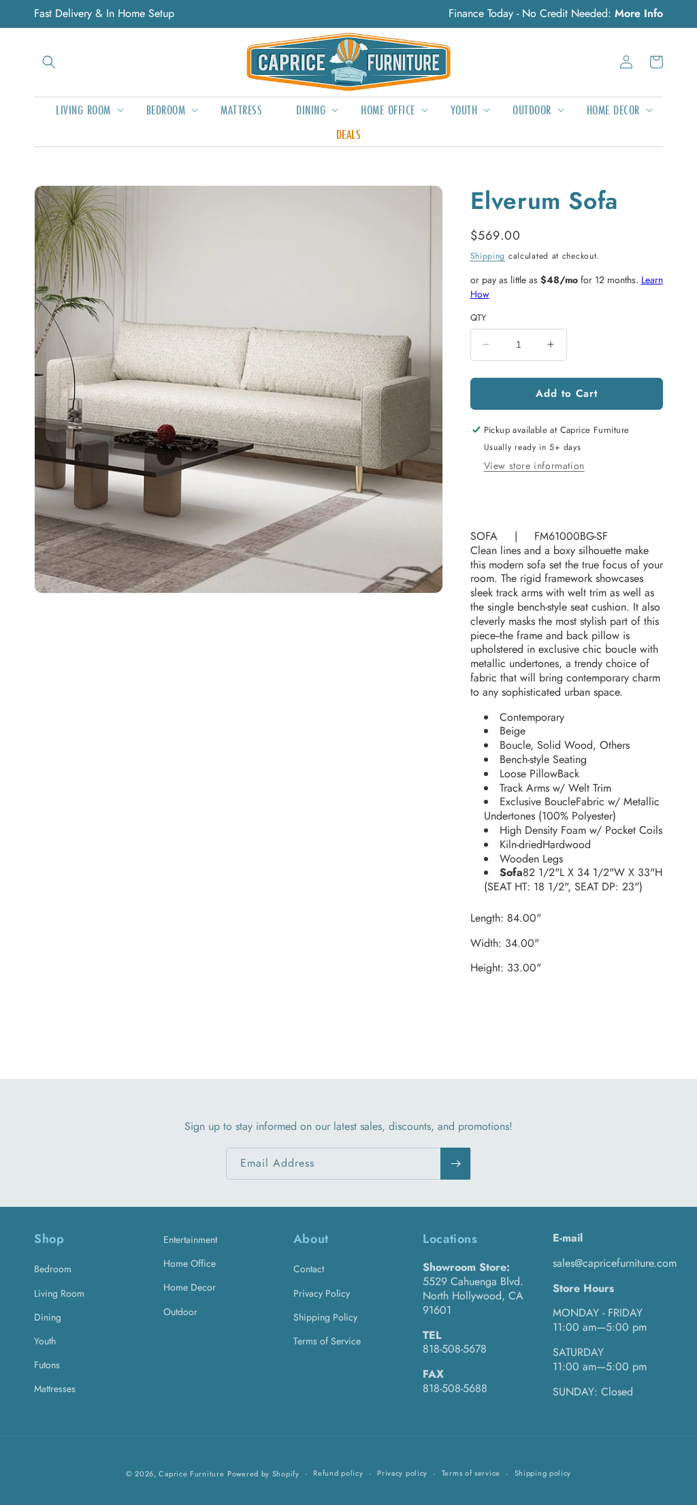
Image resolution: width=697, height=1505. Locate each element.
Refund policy (338, 1473)
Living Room (59, 1293)
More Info (639, 13)
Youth (45, 1341)
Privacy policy (402, 1473)
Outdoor (180, 1311)
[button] (49, 62)
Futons (47, 1365)
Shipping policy (543, 1473)
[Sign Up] (455, 1164)
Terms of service (471, 1473)
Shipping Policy (325, 1317)
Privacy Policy (321, 1293)
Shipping (488, 256)
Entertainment (190, 1239)
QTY (478, 317)
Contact (308, 1269)
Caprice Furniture (191, 1473)
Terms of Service (327, 1341)
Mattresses (55, 1388)
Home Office (189, 1263)
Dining (47, 1317)
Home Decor (189, 1287)
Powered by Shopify (263, 1473)
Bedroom (52, 1269)
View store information (534, 465)
